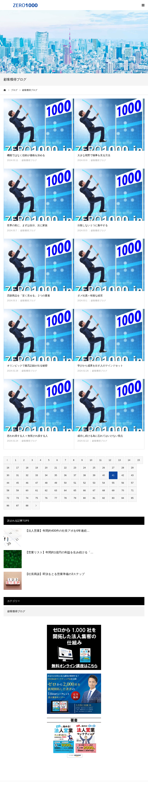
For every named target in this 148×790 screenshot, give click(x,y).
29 (132, 467)
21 (56, 467)
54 (103, 483)
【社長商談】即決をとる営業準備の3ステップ (55, 574)
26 (103, 467)
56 (122, 483)
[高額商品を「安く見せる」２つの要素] (39, 265)
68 (103, 490)
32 (27, 475)
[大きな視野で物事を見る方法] (109, 125)
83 (113, 498)
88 (27, 505)
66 (84, 490)
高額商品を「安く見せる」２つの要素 (28, 295)
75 (36, 498)
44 (8, 483)
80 (84, 498)
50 (65, 483)
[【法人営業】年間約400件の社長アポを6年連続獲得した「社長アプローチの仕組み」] (13, 537)
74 (27, 498)
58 (8, 490)
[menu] (143, 5)
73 (17, 498)
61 (36, 490)
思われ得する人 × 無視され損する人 (27, 435)
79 (75, 498)
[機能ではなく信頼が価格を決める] (39, 125)
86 (8, 505)
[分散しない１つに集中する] (109, 195)
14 (129, 460)
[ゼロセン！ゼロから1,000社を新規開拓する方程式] (25, 5)
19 (36, 467)
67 (94, 490)
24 (84, 467)
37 (75, 475)
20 (46, 467)
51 (75, 483)
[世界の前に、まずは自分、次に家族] (39, 195)
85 (132, 498)
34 (46, 475)
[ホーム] (5, 90)
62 (46, 490)
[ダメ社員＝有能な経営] (109, 265)
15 (138, 460)
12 (110, 460)
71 (132, 490)
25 (94, 467)
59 (17, 490)
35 (56, 475)
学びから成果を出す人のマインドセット (100, 365)
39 (94, 475)
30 (8, 475)
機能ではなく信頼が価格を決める (26, 155)
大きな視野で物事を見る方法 (93, 155)
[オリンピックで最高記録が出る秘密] (39, 335)
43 (132, 475)
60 (27, 490)
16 (8, 467)
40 (103, 475)
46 (27, 483)
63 (56, 490)
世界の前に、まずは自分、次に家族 (27, 225)
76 (46, 498)
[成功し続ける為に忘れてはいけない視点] (109, 405)
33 (36, 475)
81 (94, 498)
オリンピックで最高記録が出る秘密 (27, 365)
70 (122, 490)
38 (84, 475)
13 (119, 460)
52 (84, 483)
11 (100, 460)
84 (122, 498)
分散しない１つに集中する (92, 225)
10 (91, 460)
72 (8, 498)
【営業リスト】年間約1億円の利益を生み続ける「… (59, 552)
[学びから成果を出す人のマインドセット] (109, 335)
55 (113, 483)
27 (113, 467)
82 (103, 498)
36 (65, 475)
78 (65, 498)
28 (122, 467)
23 (75, 467)
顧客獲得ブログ (29, 160)
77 (56, 498)
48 (46, 483)
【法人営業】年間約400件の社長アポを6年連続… (57, 530)
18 (27, 467)
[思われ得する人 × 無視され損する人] (39, 405)
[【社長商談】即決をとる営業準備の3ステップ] (13, 581)
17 (17, 467)
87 (17, 505)
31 (17, 475)
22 (65, 467)
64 (65, 490)
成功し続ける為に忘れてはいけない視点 (100, 435)
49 (56, 483)
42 (122, 475)
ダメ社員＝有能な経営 (90, 295)
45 (17, 483)
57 (132, 483)
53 (94, 483)
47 (36, 483)
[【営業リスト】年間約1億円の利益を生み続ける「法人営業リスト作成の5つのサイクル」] (13, 559)
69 (113, 490)
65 (75, 490)
